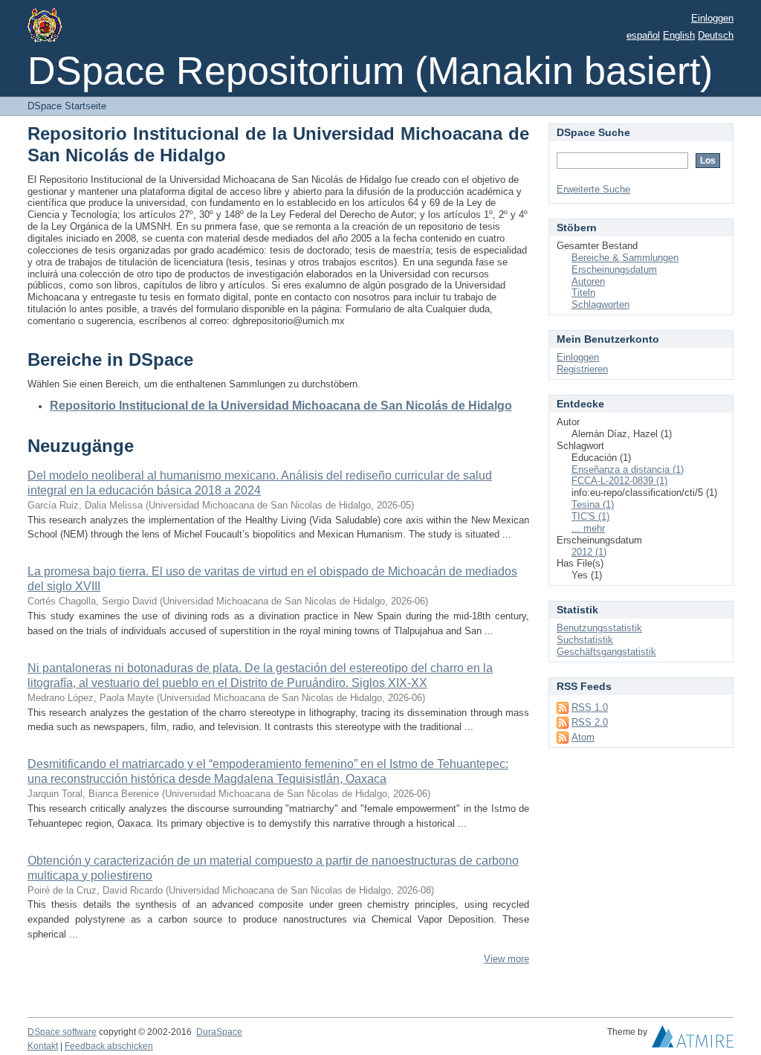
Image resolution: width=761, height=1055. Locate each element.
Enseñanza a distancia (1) (627, 469)
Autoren (588, 281)
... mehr (588, 528)
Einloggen (712, 18)
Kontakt (42, 1046)
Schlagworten (600, 304)
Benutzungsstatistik (599, 627)
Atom (583, 737)
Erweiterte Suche (593, 189)
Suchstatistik (585, 639)
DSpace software (62, 1032)
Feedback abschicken (109, 1046)
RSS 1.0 (589, 707)
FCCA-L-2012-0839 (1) (619, 480)
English (679, 35)
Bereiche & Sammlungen (625, 257)
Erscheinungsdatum (614, 269)
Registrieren (582, 369)
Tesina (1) (592, 504)
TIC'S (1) (590, 516)
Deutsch (716, 35)
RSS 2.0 (589, 722)
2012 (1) (588, 552)
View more (506, 958)
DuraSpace (219, 1032)
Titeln (583, 292)
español (643, 35)
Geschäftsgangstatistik (606, 651)
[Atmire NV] (693, 1040)
